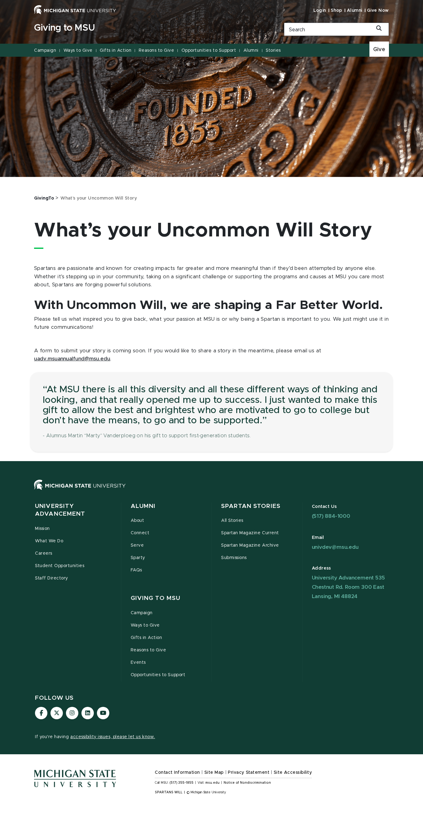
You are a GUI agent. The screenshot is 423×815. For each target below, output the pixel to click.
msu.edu (212, 782)
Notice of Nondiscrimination (247, 782)
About (137, 520)
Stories (273, 50)
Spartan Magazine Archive (250, 545)
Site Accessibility (293, 772)
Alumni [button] (143, 506)
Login (319, 10)
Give (379, 49)
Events (138, 662)
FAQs (136, 570)
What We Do (49, 541)
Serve (137, 545)
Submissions (234, 558)
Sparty (138, 558)
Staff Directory (51, 578)
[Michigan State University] (75, 9)
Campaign (45, 50)
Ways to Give (78, 50)
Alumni (354, 10)
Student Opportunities (59, 566)
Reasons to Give (156, 50)
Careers (43, 553)
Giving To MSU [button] (156, 598)
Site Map (214, 772)
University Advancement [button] (60, 510)
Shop (336, 10)
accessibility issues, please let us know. (112, 737)
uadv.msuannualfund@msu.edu (72, 358)
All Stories (232, 520)
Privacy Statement (248, 772)
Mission (42, 528)
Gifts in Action (115, 50)
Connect (140, 533)
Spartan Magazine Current (250, 533)
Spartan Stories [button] (251, 506)
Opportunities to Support (208, 50)
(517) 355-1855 (181, 782)
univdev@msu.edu (335, 547)
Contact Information (177, 772)
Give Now (378, 10)
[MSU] (211, 491)
